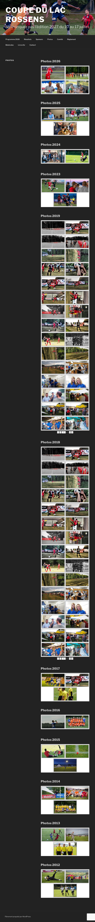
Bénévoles (10, 45)
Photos (50, 39)
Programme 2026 (13, 39)
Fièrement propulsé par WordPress (18, 917)
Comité (60, 39)
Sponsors (39, 39)
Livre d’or (21, 45)
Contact (33, 45)
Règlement (71, 39)
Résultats (27, 39)
